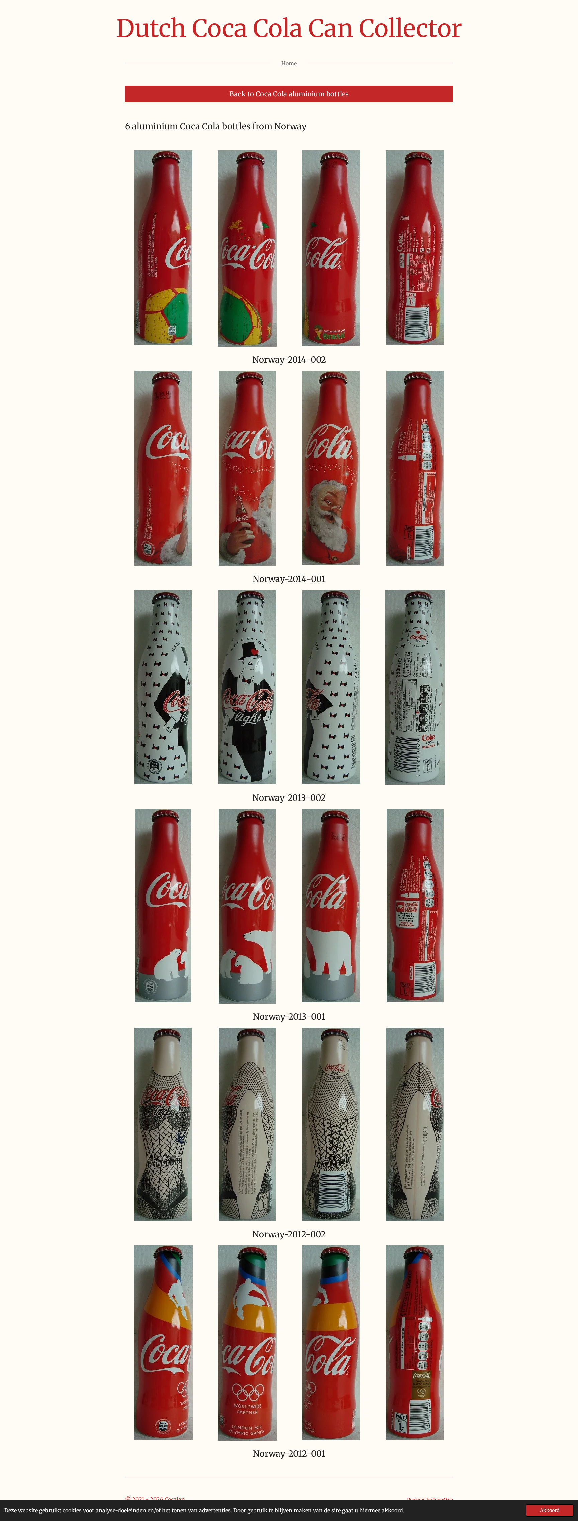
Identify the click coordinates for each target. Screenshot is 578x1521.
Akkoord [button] (550, 1510)
